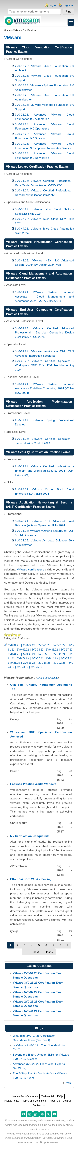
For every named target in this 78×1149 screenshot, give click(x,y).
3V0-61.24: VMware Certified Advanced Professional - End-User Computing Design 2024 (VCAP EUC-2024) (44, 332)
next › (37, 952)
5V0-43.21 (29, 654)
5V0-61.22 (59, 645)
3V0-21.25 (14, 662)
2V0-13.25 (66, 658)
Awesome (19, 634)
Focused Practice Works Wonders (33, 783)
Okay (9, 634)
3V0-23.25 (22, 667)
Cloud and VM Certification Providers (32, 1137)
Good (12, 634)
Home (7, 30)
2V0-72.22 (29, 645)
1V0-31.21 (14, 645)
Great (16, 634)
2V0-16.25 (52, 658)
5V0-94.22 (37, 649)
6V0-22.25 (23, 658)
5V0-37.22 (66, 649)
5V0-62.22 (23, 649)
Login (52, 5)
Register (68, 5)
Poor (5, 634)
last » (49, 952)
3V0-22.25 (59, 662)
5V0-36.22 (52, 649)
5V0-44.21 (14, 654)
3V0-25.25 (36, 667)
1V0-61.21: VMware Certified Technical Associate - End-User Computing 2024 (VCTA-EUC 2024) (44, 388)
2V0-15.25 (29, 662)
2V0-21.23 (44, 645)
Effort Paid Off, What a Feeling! (31, 879)
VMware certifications (30, 569)
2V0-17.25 (37, 658)
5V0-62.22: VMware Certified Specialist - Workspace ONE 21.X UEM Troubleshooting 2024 (44, 365)
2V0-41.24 (59, 654)
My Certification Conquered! (29, 836)
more (69, 1083)
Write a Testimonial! (47, 677)
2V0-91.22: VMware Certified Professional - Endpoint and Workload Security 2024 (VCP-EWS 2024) (44, 470)
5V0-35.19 (44, 654)
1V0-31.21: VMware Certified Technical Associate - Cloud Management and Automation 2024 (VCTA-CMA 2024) (44, 296)
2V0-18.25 (44, 662)
